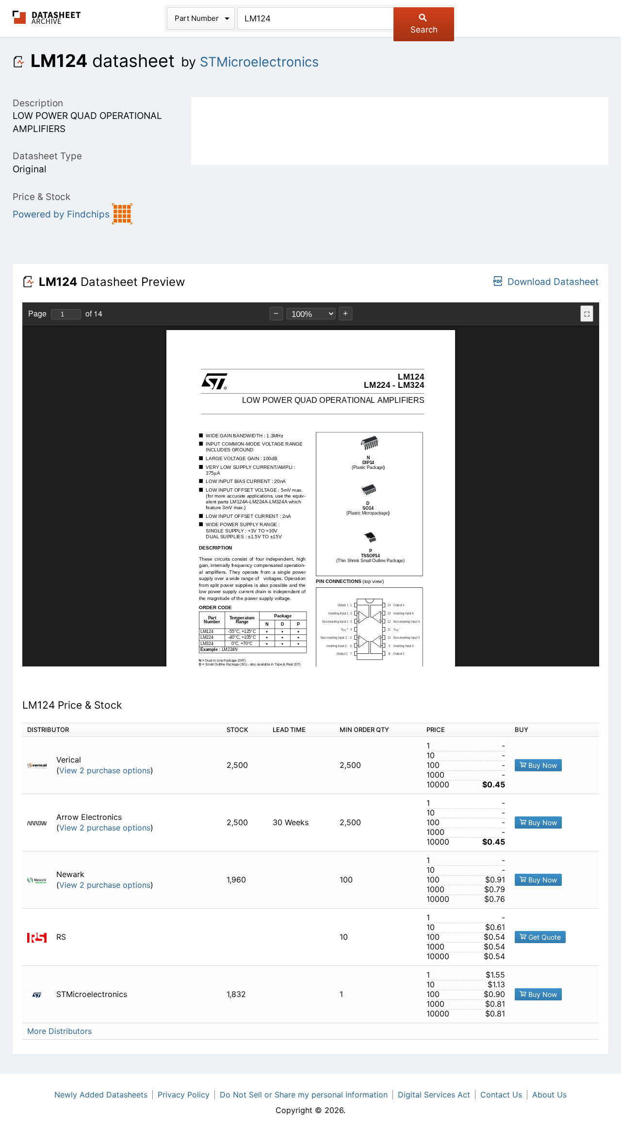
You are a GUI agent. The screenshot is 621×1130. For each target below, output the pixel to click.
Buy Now (541, 765)
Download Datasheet (553, 281)
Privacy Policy (184, 1094)
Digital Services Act (434, 1094)
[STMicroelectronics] (40, 994)
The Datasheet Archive (47, 17)
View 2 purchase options (104, 770)
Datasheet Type (47, 156)
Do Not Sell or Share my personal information (304, 1094)
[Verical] (40, 765)
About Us (549, 1094)
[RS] (40, 937)
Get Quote (543, 937)
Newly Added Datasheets (100, 1094)
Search (424, 29)
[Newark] (40, 879)
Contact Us (501, 1094)
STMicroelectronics (259, 62)
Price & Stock (41, 196)
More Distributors (59, 1031)
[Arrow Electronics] (40, 822)
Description (38, 103)
